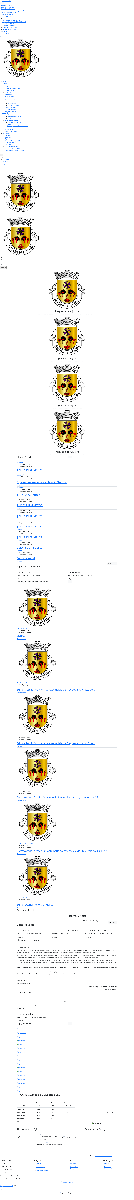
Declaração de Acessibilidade (13, 148)
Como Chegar (9, 92)
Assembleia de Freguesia (12, 120)
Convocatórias (11, 128)
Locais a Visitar (11, 103)
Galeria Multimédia (10, 107)
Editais (9, 118)
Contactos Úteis (9, 143)
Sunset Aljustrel (26, 558)
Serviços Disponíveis (11, 131)
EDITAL (21, 635)
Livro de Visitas (9, 144)
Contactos (5, 152)
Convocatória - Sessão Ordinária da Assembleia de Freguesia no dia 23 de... (60, 797)
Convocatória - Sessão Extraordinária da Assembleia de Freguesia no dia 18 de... (63, 851)
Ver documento (21, 639)
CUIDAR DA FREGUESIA (30, 547)
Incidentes (8, 137)
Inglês (4, 165)
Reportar (71, 579)
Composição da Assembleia (15, 122)
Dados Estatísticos (10, 111)
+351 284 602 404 (7, 16)
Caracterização (9, 90)
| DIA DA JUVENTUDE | (30, 494)
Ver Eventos (112, 922)
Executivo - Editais (22, 628)
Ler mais (19, 473)
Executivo (8, 115)
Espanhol (5, 161)
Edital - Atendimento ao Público (35, 904)
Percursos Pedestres (13, 105)
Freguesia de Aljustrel (6, 1186)
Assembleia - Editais (22, 682)
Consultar (20, 579)
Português (5, 159)
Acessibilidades (9, 94)
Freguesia (5, 83)
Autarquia (5, 113)
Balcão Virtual (9, 130)
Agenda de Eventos (10, 100)
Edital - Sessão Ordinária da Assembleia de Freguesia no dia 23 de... (56, 743)
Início (4, 81)
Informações (6, 133)
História (7, 85)
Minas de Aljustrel (10, 96)
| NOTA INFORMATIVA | (30, 470)
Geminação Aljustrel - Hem (13, 89)
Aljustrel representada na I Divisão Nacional (42, 482)
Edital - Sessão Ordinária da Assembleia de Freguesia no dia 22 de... (56, 689)
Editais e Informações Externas (14, 141)
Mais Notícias (112, 564)
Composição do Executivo (14, 116)
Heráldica (8, 87)
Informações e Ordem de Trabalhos (17, 126)
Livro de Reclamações (11, 146)
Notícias (7, 135)
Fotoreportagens (12, 109)
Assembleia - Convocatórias (25, 790)
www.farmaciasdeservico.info (103, 1156)
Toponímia (8, 139)
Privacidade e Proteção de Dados (14, 150)
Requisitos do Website (111, 1184)
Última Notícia (21, 462)
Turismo (7, 102)
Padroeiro (8, 98)
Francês (4, 163)
